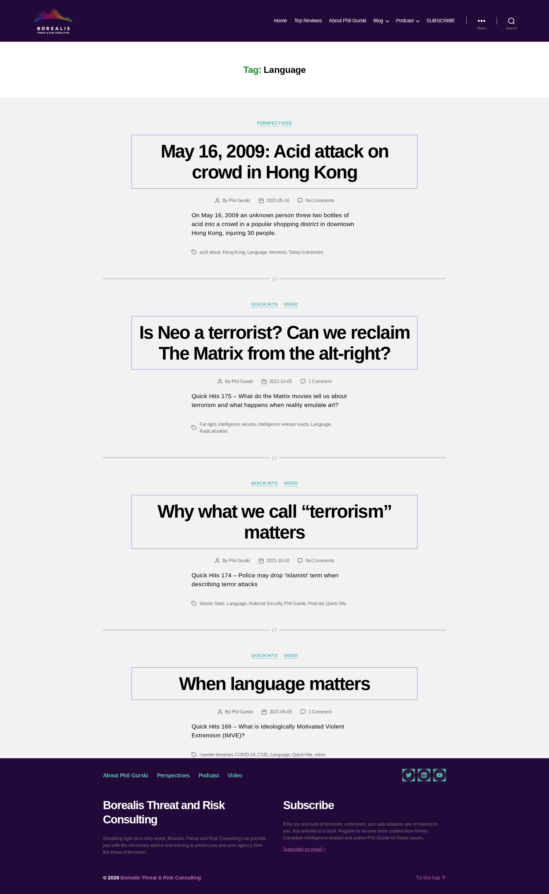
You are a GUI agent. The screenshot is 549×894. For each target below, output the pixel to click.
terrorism (278, 252)
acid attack (210, 252)
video (320, 754)
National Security (265, 603)
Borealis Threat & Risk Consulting (160, 878)
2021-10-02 (277, 560)
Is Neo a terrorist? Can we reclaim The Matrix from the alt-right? (274, 343)
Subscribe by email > (304, 849)
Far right (208, 424)
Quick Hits (264, 304)
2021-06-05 (280, 711)
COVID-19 (245, 754)
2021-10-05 (280, 381)
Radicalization (214, 431)
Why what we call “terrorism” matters (275, 521)
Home (280, 20)
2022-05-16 (277, 200)
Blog (378, 20)
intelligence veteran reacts (283, 424)
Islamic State (212, 603)
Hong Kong (234, 252)
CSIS (262, 754)
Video (291, 304)
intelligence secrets (237, 424)
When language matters (274, 683)
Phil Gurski (239, 200)
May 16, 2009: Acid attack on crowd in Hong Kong (275, 161)
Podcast (405, 20)
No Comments (320, 200)
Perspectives (274, 123)
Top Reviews (308, 20)
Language (257, 252)
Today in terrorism (306, 252)
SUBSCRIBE (440, 20)
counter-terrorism (216, 754)
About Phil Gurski (347, 20)
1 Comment (320, 381)
